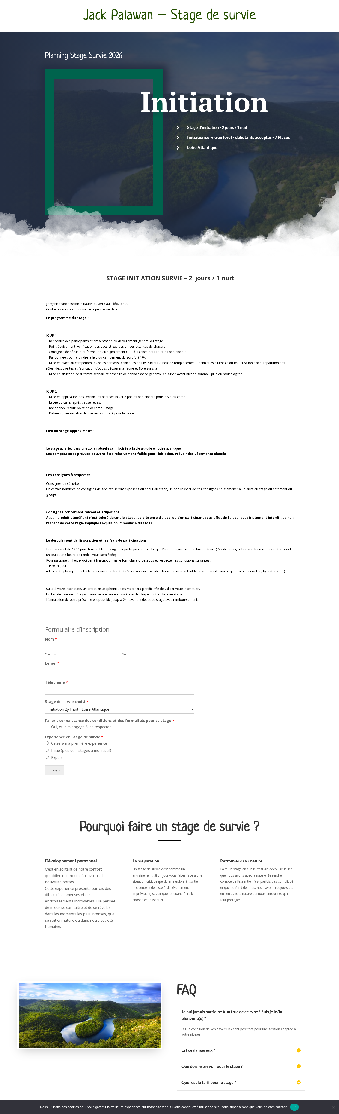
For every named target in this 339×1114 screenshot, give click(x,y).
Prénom (50, 654)
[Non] (333, 1107)
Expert (56, 757)
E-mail (52, 663)
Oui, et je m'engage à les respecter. (81, 726)
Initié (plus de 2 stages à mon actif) (81, 750)
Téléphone (56, 682)
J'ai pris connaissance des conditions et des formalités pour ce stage (109, 720)
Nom (51, 639)
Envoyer (55, 770)
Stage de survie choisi (66, 701)
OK (294, 1107)
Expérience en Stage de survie (74, 737)
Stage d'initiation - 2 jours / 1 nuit (217, 127)
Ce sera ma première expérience (79, 743)
